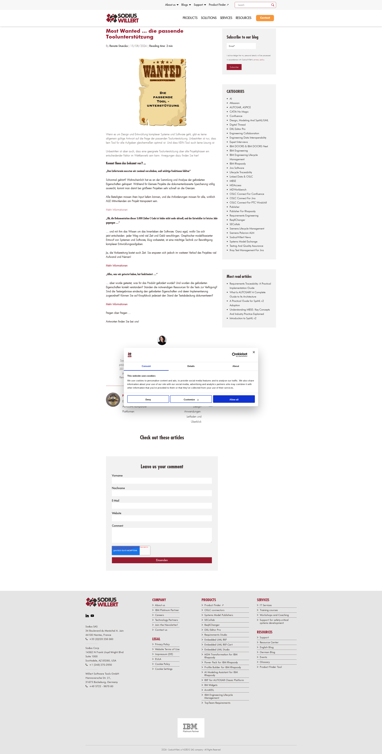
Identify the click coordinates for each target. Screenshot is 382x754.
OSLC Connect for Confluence (247, 193)
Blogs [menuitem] (184, 4)
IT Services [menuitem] (266, 605)
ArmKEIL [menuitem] (209, 689)
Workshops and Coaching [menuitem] (274, 615)
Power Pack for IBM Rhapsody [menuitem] (221, 662)
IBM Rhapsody (238, 163)
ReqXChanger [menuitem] (212, 624)
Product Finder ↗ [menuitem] (219, 4)
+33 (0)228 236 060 (101, 639)
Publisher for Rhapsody (242, 211)
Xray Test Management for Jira (247, 250)
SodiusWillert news (240, 237)
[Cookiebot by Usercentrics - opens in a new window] (234, 355)
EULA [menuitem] (158, 659)
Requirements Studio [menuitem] (215, 634)
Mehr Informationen (117, 209)
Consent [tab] (146, 366)
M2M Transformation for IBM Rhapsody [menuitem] (220, 656)
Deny (148, 399)
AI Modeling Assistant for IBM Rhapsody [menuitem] (221, 674)
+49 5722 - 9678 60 (101, 686)
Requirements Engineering (244, 215)
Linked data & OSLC (241, 176)
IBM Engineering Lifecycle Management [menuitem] (218, 696)
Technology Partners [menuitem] (166, 619)
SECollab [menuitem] (209, 619)
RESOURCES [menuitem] (243, 18)
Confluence (236, 115)
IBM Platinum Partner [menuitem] (167, 610)
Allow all (233, 399)
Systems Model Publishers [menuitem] (218, 615)
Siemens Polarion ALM (242, 232)
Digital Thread (238, 124)
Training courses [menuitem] (269, 610)
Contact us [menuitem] (161, 629)
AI (231, 98)
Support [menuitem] (198, 4)
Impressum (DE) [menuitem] (164, 654)
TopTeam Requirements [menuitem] (217, 702)
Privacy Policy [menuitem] (162, 644)
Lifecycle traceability (241, 172)
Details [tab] (191, 366)
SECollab (235, 224)
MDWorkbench (238, 189)
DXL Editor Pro (237, 128)
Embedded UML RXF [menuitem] (215, 639)
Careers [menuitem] (159, 615)
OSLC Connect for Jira (242, 198)
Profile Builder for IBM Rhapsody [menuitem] (222, 667)
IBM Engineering (239, 150)
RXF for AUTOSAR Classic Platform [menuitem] (224, 680)
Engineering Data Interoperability (248, 137)
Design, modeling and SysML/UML (249, 120)
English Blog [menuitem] (267, 647)
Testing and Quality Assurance (246, 245)
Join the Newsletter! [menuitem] (166, 624)
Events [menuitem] (263, 657)
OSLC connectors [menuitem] (214, 610)
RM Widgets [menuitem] (210, 685)
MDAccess (235, 185)
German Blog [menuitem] (267, 652)
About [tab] (235, 366)
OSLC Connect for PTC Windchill (248, 202)
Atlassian (234, 102)
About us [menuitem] (170, 4)
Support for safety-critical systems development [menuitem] (274, 621)
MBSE (233, 180)
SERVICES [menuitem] (226, 18)
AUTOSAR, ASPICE (240, 107)
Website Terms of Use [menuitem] (167, 649)
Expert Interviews (239, 141)
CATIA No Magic (239, 111)
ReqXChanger (237, 219)
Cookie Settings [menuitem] (163, 668)
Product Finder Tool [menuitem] (271, 666)
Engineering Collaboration (244, 133)
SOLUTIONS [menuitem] (209, 18)
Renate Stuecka (119, 46)
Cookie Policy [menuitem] (162, 663)
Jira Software (237, 167)
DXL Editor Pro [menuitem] (212, 629)
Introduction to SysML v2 (243, 318)
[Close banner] (254, 355)
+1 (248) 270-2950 (100, 664)
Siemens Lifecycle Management (247, 228)
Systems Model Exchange (243, 241)
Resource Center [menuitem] (269, 642)
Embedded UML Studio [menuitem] (217, 649)
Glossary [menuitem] (265, 662)
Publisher (234, 206)
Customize (189, 399)
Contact (265, 18)
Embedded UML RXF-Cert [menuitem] (218, 644)
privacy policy (259, 60)
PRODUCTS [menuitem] (190, 18)
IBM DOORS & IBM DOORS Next (249, 146)
